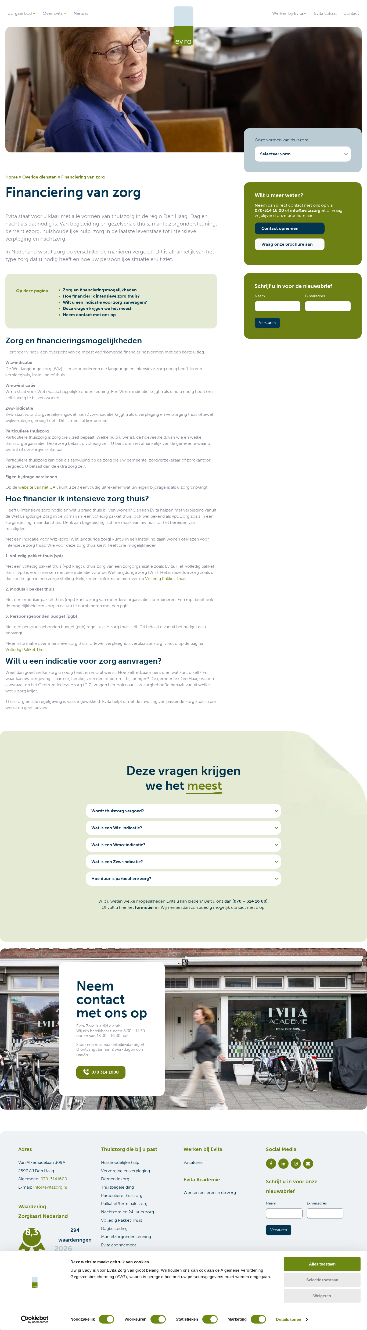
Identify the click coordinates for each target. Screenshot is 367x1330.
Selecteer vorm (275, 153)
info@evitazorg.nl (50, 1187)
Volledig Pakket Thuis (165, 578)
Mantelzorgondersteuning (126, 1236)
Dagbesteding (114, 1228)
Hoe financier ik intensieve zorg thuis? (101, 296)
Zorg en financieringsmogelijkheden (100, 289)
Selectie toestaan (322, 1280)
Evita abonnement (118, 1244)
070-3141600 (54, 1178)
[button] (22, 13)
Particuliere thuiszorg (121, 1195)
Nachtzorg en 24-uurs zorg (127, 1211)
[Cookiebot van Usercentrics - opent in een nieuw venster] (34, 1319)
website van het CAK (38, 487)
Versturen (267, 322)
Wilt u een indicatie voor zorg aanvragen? (105, 302)
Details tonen (288, 1319)
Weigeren (322, 1295)
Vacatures (193, 1162)
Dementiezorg (115, 1178)
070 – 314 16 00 (250, 901)
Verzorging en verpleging (125, 1170)
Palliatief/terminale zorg (124, 1203)
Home (11, 177)
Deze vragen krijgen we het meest (97, 308)
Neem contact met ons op (89, 314)
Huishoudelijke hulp (120, 1162)
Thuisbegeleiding (117, 1187)
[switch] (158, 1319)
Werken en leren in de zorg (210, 1192)
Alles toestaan (322, 1264)
